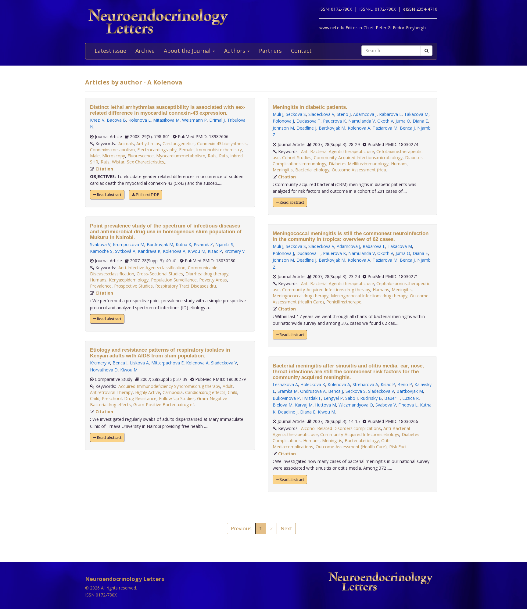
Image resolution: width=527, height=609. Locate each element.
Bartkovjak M (160, 244)
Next (286, 528)
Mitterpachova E (167, 363)
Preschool (112, 398)
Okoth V (385, 121)
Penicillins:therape (343, 302)
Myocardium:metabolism (180, 156)
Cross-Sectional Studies (160, 274)
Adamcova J (365, 114)
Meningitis (283, 170)
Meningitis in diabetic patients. (310, 107)
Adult (228, 386)
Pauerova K (334, 121)
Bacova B (116, 120)
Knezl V (97, 120)
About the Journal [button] (188, 50)
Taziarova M (385, 128)
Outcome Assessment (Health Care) (351, 447)
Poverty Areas (213, 280)
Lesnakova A (285, 384)
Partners (270, 50)
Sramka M (288, 391)
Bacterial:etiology (312, 170)
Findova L (408, 405)
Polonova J (283, 121)
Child (232, 392)
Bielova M (282, 405)
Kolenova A (174, 251)
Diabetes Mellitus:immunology (359, 164)
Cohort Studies (296, 157)
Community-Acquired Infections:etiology (359, 434)
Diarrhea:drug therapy (206, 274)
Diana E (420, 121)
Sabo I (351, 398)
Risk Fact (398, 447)
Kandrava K (149, 251)
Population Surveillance (174, 280)
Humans (98, 280)
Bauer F (392, 398)
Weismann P (194, 120)
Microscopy (113, 156)
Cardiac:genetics (179, 143)
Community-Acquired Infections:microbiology (358, 157)
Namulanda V (361, 121)
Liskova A (139, 363)
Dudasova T (308, 121)
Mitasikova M (166, 120)
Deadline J (306, 128)
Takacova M (416, 114)
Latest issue (110, 50)
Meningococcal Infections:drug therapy (369, 296)
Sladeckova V (224, 363)
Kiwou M (196, 251)
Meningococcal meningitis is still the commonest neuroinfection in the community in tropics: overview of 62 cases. (350, 236)
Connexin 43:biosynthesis (222, 143)
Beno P (404, 384)
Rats (212, 156)
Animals (126, 143)
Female (186, 149)
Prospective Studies (133, 286)
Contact (301, 50)
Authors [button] (235, 50)
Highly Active (147, 392)
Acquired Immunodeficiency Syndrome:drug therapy (169, 386)
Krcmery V (234, 251)
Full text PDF (147, 194)
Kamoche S (101, 251)
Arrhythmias (148, 143)
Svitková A (125, 251)
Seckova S (296, 114)
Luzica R (410, 398)
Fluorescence (140, 156)
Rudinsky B (371, 398)
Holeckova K (312, 384)
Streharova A (365, 384)
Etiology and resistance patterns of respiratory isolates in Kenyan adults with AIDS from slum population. (160, 353)
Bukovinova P (286, 398)
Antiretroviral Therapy (111, 392)
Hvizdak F (311, 398)
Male (95, 156)
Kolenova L (139, 120)
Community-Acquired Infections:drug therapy (326, 289)
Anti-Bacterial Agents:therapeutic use (337, 151)
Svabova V (100, 244)
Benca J (120, 363)
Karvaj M (304, 405)
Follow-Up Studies (177, 398)
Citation (104, 169)
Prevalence (101, 286)
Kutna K (183, 244)
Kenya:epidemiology (129, 280)
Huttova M (325, 405)
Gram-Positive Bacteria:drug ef (163, 404)
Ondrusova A (313, 391)
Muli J (278, 114)
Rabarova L (390, 114)
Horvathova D (104, 370)
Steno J (344, 114)
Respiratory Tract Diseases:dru (185, 286)
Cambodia (173, 392)
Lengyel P (333, 398)
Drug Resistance (140, 398)
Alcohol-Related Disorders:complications (341, 428)
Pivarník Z (203, 244)
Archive (145, 50)
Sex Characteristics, (146, 162)
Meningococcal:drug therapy (300, 296)
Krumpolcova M (128, 244)
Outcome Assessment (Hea (359, 170)
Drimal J (217, 120)
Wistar (118, 162)
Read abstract (108, 194)
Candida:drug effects (205, 392)
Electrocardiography (157, 149)
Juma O (403, 121)
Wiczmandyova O (356, 405)
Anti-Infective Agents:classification (151, 267)
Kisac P (215, 251)
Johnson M (283, 128)
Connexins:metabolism (112, 149)
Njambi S (224, 244)
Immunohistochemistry (219, 149)
